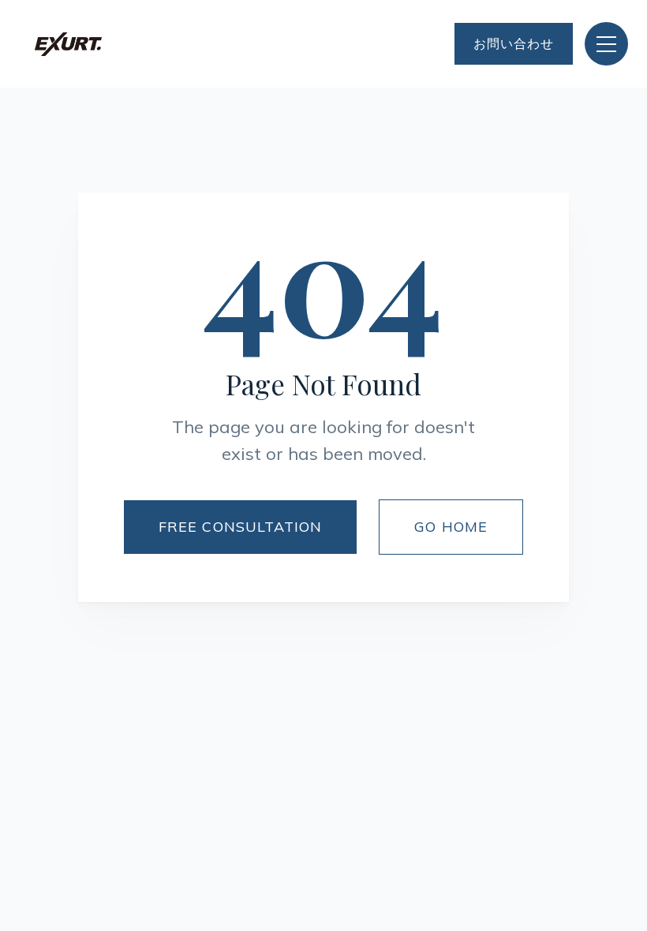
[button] (606, 43)
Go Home (451, 527)
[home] (68, 44)
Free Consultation (240, 527)
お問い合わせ (513, 43)
